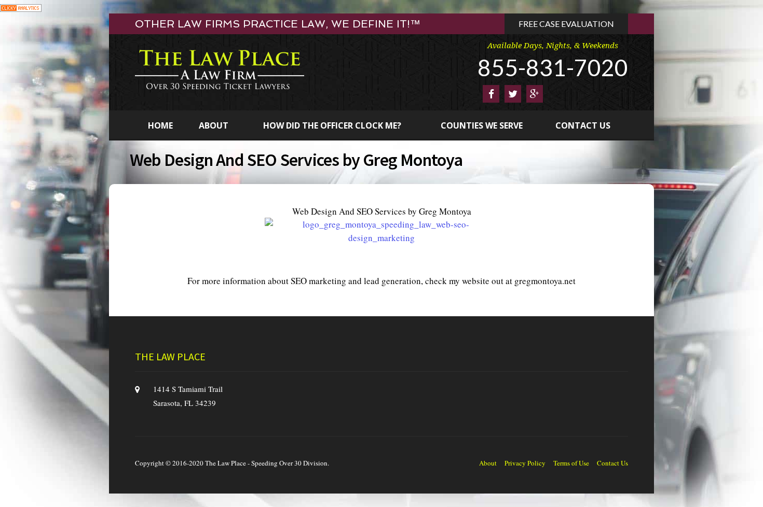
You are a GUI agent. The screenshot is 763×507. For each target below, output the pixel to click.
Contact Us (582, 125)
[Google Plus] (534, 94)
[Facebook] (491, 94)
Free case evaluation (566, 24)
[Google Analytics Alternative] (21, 6)
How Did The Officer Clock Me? (332, 125)
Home (160, 125)
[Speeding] (219, 69)
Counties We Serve (482, 125)
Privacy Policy (525, 463)
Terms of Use (571, 463)
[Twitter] (513, 94)
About (213, 125)
